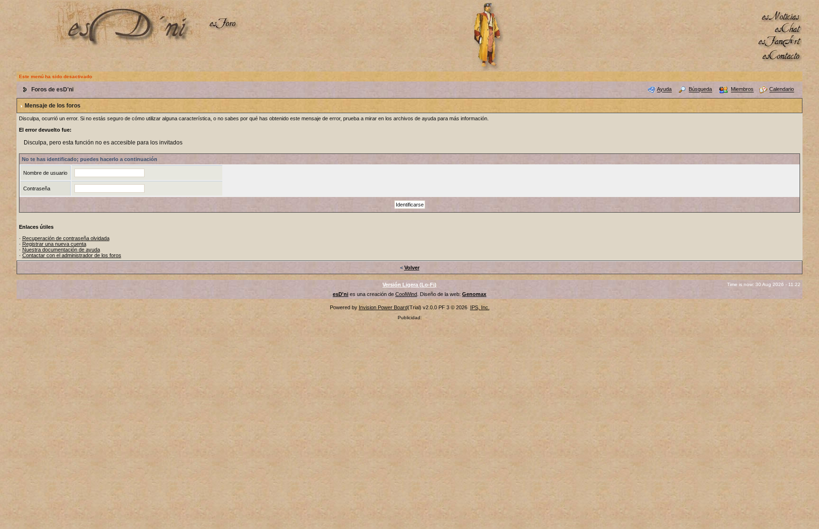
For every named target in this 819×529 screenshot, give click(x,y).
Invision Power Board (383, 307)
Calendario (781, 89)
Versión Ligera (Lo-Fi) (409, 284)
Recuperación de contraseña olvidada (65, 238)
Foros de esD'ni (52, 89)
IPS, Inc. (480, 307)
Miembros (742, 89)
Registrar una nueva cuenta (54, 244)
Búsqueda (700, 89)
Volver (411, 267)
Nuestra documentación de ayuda (61, 249)
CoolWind (406, 294)
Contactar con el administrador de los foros (71, 255)
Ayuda (664, 89)
